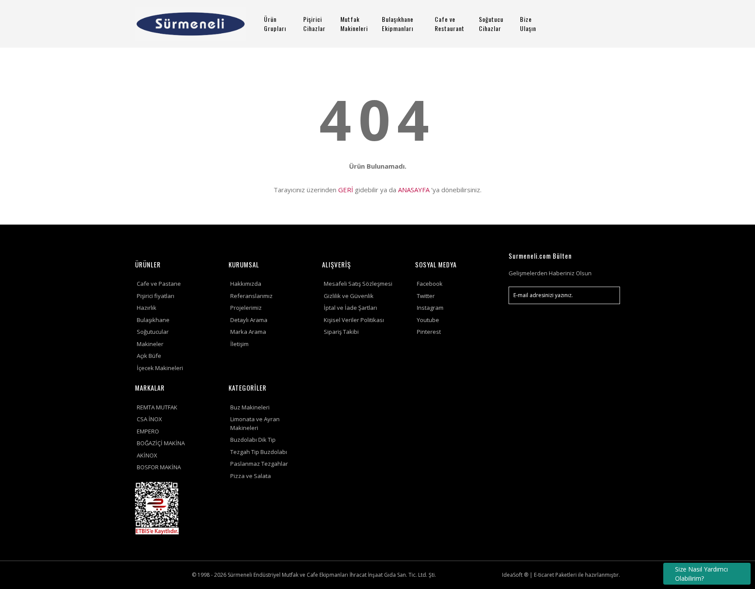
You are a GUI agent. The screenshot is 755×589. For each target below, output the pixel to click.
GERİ (345, 189)
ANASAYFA (413, 189)
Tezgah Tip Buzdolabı (258, 452)
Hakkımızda (245, 284)
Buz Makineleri (250, 407)
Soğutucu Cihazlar (491, 23)
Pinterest (429, 332)
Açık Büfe (149, 356)
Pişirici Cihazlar (314, 23)
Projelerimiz (246, 308)
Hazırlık (146, 308)
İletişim (239, 344)
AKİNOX (147, 455)
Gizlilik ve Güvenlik (349, 296)
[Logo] (190, 24)
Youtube (428, 320)
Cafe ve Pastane (159, 284)
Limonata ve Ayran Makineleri (255, 423)
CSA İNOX (149, 419)
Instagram (430, 308)
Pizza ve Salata (250, 476)
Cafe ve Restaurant (449, 23)
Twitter (426, 296)
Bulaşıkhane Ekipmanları (397, 23)
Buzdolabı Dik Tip (253, 439)
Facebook (430, 284)
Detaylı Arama (248, 320)
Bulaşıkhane (153, 320)
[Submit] (609, 295)
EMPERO (148, 431)
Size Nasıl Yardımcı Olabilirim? (701, 573)
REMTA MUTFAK (157, 407)
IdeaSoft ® (515, 575)
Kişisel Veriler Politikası (354, 320)
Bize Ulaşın (528, 23)
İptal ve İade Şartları (350, 308)
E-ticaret (544, 575)
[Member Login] (585, 24)
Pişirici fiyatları (155, 296)
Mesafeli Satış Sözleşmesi (358, 284)
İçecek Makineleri (160, 368)
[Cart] (609, 24)
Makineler (150, 344)
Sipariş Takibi (341, 332)
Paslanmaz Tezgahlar (259, 464)
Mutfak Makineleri (354, 23)
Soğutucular (153, 332)
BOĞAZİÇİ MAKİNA (161, 443)
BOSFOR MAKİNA (159, 467)
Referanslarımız (251, 296)
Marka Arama (248, 332)
